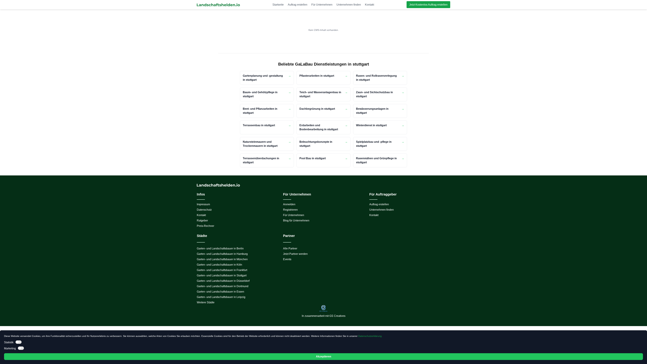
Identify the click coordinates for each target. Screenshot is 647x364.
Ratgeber (202, 220)
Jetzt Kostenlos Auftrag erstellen (428, 4)
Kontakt (369, 4)
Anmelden (289, 204)
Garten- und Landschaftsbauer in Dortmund (222, 286)
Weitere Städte (205, 302)
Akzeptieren (323, 356)
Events (287, 259)
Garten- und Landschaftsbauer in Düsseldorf (223, 280)
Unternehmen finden (348, 4)
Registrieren (290, 209)
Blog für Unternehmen (296, 220)
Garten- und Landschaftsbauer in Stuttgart (222, 275)
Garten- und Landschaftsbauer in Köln (219, 264)
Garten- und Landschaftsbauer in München (222, 259)
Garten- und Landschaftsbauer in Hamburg (222, 253)
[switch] (19, 342)
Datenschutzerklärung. (370, 336)
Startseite (278, 4)
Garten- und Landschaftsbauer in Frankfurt (222, 270)
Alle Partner (290, 248)
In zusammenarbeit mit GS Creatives (323, 315)
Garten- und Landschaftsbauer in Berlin (220, 248)
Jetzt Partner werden (295, 253)
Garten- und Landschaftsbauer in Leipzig (221, 297)
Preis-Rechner (205, 225)
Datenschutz (204, 209)
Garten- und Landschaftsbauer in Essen (220, 291)
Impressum (203, 204)
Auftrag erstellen (297, 4)
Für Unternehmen (321, 4)
